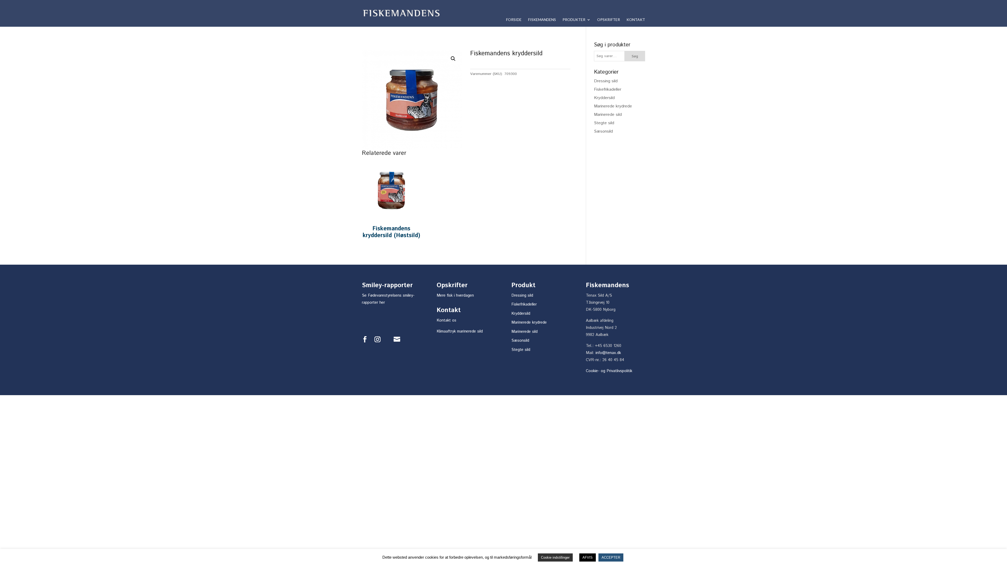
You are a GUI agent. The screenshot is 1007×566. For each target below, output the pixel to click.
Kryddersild (604, 98)
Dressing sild (606, 81)
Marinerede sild (608, 115)
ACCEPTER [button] (611, 557)
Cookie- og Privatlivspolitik (609, 371)
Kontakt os (446, 320)
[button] (453, 58)
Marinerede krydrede (613, 106)
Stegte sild (604, 123)
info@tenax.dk (608, 353)
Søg (635, 56)
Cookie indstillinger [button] (555, 557)
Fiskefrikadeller (607, 89)
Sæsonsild (603, 131)
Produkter (574, 20)
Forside (514, 20)
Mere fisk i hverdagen (455, 295)
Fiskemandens (542, 20)
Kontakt (635, 20)
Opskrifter (608, 20)
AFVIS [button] (587, 557)
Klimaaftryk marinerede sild (460, 331)
